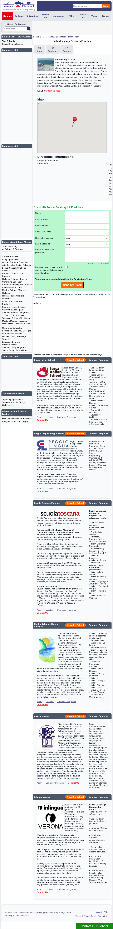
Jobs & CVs (82, 16)
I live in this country (44, 238)
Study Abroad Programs (13, 310)
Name (38, 213)
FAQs (105, 912)
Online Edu (45, 16)
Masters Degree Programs (14, 321)
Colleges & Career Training (14, 279)
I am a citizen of (43, 244)
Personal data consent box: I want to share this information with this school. (49, 270)
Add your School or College (15, 421)
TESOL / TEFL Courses (13, 315)
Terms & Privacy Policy (86, 916)
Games (105, 16)
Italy (77, 37)
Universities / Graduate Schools (16, 323)
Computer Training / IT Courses (17, 284)
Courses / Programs (66, 417)
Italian (70, 37)
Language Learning (11, 342)
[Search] (28, 28)
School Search (40, 37)
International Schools (12, 333)
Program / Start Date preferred (44, 251)
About (39, 417)
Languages (58, 16)
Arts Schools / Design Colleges (16, 265)
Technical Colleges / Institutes (16, 318)
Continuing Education (12, 282)
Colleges (19, 16)
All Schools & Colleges (12, 249)
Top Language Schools (13, 399)
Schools (7, 16)
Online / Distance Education (15, 262)
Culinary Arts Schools (12, 287)
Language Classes (11, 259)
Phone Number (42, 225)
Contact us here (52, 91)
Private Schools (9, 345)
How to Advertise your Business (16, 418)
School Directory (10, 246)
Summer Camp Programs (14, 347)
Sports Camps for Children (14, 350)
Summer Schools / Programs (15, 312)
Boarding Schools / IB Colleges (16, 331)
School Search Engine (12, 44)
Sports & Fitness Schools (13, 307)
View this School (75, 360)
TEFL (71, 16)
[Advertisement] (67, 28)
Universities (32, 16)
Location (50, 417)
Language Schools (57, 37)
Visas (94, 16)
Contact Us (42, 420)
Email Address (42, 219)
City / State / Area (43, 232)
